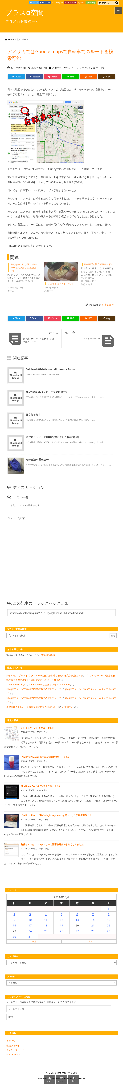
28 (92, 931)
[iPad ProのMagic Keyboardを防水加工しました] (11, 762)
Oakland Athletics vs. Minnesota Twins (50, 369)
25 (45, 931)
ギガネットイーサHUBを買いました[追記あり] (52, 437)
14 (92, 920)
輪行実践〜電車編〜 (37, 459)
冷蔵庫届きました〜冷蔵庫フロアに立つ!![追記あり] (32, 706)
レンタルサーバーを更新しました (37, 727)
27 (77, 931)
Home (11, 39)
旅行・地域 (98, 67)
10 (30, 920)
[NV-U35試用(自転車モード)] (99, 274)
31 (30, 936)
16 (14, 925)
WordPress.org (14, 1054)
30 (14, 936)
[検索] (116, 3)
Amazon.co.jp (48, 654)
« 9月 (34, 941)
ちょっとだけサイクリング (61, 283)
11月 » (89, 941)
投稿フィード (13, 1045)
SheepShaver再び (15, 684)
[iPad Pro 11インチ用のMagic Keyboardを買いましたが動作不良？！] (11, 820)
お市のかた (108, 304)
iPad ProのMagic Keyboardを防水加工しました (45, 756)
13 (77, 920)
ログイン (10, 1040)
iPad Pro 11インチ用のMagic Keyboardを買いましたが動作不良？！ (56, 815)
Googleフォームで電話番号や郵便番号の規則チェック (33, 688)
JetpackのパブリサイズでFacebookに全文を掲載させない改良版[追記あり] (44, 675)
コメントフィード (15, 1049)
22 (108, 925)
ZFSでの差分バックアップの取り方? (46, 392)
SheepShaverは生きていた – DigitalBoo (49, 684)
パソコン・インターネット (77, 67)
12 (61, 920)
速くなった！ (33, 414)
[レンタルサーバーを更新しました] (11, 733)
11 (45, 920)
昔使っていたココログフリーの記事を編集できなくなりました (52, 844)
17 (30, 925)
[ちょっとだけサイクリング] (61, 271)
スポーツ (24, 39)
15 (108, 920)
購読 (10, 1017)
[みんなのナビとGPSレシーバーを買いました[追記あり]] (25, 277)
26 (61, 931)
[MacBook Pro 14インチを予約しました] (11, 791)
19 (61, 925)
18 (45, 925)
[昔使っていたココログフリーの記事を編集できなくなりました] (11, 849)
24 (30, 931)
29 (108, 931)
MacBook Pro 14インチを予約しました (41, 786)
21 (92, 925)
